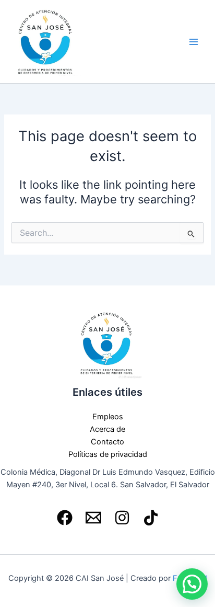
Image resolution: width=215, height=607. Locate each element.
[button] (192, 584)
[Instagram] (122, 517)
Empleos (107, 416)
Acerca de (107, 429)
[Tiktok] (151, 517)
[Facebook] (65, 517)
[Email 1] (93, 517)
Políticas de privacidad (107, 454)
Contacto (107, 441)
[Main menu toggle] (194, 42)
